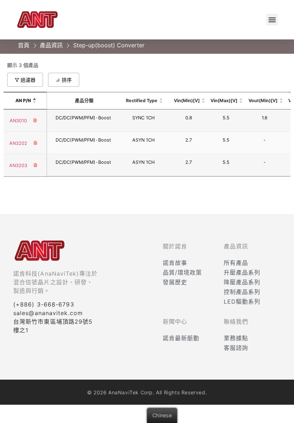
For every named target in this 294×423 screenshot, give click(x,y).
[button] (272, 19)
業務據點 (236, 338)
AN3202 (18, 143)
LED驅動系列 (242, 301)
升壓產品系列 (242, 272)
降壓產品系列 (242, 282)
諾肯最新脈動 (181, 338)
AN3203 (18, 165)
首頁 (23, 45)
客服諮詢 (236, 347)
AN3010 (18, 120)
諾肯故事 (175, 262)
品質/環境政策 (182, 272)
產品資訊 (51, 45)
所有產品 (236, 262)
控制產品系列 (242, 291)
